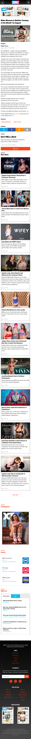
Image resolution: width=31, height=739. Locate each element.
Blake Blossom (6, 122)
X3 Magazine (5, 507)
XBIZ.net (4, 591)
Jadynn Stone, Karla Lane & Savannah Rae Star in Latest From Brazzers (14, 342)
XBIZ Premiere (8, 697)
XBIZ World (8, 695)
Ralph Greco (4, 46)
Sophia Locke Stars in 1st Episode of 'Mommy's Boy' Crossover (13, 475)
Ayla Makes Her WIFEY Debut (11, 242)
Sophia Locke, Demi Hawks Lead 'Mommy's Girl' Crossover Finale (12, 274)
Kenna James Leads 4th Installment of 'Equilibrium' (14, 408)
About (15, 660)
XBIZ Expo (22, 697)
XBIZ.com (8, 690)
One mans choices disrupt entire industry (14, 615)
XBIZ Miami (23, 692)
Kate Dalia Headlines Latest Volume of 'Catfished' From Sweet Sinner (14, 441)
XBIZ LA (23, 690)
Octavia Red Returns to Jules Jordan (13, 310)
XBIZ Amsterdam (7, 558)
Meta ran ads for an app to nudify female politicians (14, 629)
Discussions (6, 596)
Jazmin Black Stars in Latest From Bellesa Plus (15, 209)
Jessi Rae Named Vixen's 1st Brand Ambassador (13, 377)
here (27, 111)
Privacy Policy (15, 663)
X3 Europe (5, 568)
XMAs (22, 699)
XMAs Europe (6, 577)
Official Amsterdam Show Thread (12, 600)
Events (3, 552)
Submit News (15, 653)
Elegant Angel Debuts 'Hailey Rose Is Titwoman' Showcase (14, 176)
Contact (15, 658)
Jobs (15, 596)
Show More (16, 495)
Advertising (15, 655)
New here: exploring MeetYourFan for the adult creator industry (14, 608)
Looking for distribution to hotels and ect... (15, 622)
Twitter (18, 114)
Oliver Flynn (17, 122)
